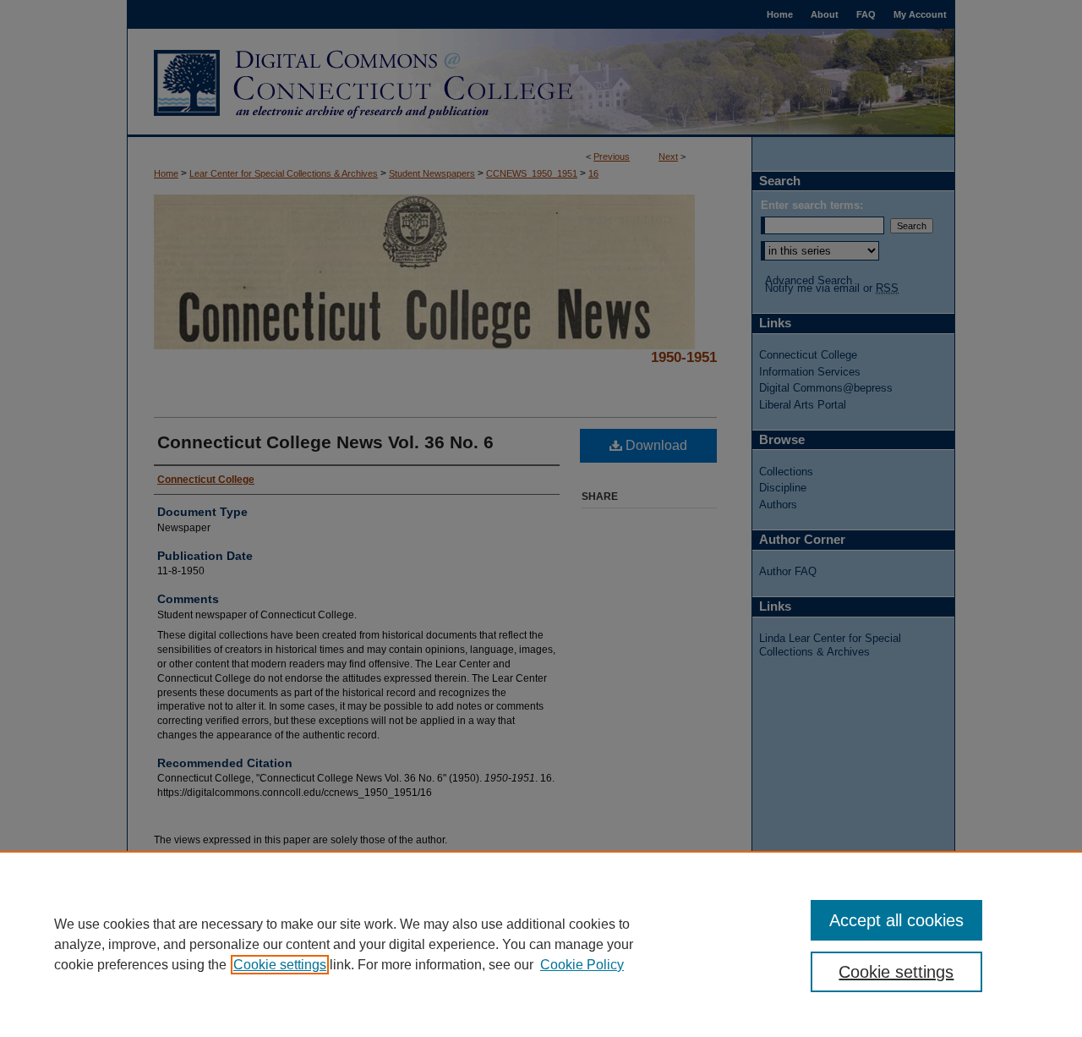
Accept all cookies (896, 920)
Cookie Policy (582, 964)
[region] (541, 944)
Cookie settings (279, 964)
